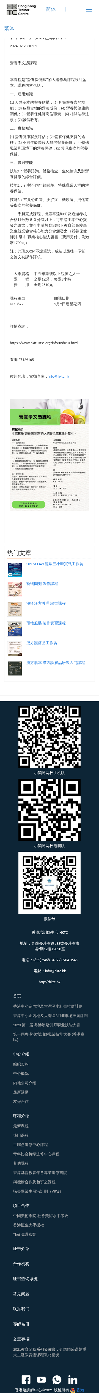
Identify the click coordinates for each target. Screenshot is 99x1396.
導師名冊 (21, 1324)
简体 (51, 9)
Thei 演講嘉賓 (24, 1235)
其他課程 (21, 1164)
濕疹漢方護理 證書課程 (46, 604)
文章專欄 (21, 1340)
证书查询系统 (25, 1279)
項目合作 (21, 1206)
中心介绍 (21, 1054)
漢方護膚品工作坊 (41, 643)
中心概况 (21, 1074)
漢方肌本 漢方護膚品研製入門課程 (55, 663)
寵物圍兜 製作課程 (42, 584)
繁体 (9, 28)
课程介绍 (21, 1116)
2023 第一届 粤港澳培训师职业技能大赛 (46, 1025)
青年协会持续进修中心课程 (36, 1154)
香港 (80, 1390)
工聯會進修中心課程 (30, 1145)
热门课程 (21, 1136)
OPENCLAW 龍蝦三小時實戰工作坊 (54, 564)
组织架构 (21, 1065)
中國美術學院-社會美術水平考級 (40, 1216)
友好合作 (21, 1102)
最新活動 (21, 1093)
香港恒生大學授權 (28, 1225)
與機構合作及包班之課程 (34, 1182)
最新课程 (21, 1126)
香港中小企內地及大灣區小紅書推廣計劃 (47, 1007)
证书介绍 (21, 1249)
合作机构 (21, 1264)
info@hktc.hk (58, 377)
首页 (17, 996)
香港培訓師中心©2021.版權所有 (42, 1390)
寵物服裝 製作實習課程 (46, 623)
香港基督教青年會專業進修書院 (40, 1173)
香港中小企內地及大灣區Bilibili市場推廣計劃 (50, 1016)
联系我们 (21, 1309)
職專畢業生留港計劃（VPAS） (38, 1192)
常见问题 (21, 1294)
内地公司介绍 (24, 1083)
